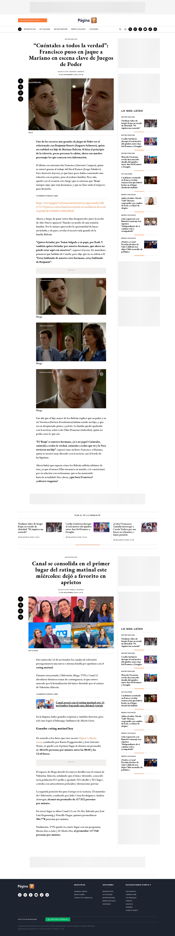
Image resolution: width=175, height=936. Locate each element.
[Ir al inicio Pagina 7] (87, 20)
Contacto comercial (83, 898)
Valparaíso (131, 891)
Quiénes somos (80, 891)
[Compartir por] (20, 99)
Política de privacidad (27, 919)
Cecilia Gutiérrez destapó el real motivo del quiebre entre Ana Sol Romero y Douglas (131, 142)
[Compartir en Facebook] (20, 81)
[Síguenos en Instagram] (135, 29)
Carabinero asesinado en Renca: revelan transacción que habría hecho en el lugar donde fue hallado (131, 182)
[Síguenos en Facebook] (140, 29)
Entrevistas (30, 29)
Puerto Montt (132, 910)
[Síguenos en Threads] (155, 29)
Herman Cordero (76, 71)
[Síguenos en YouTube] (145, 29)
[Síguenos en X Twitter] (130, 29)
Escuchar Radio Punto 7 (31, 20)
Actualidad (45, 29)
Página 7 (83, 738)
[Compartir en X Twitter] (20, 87)
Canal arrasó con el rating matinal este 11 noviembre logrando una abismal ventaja (80, 704)
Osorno (129, 907)
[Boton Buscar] (120, 29)
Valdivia (129, 904)
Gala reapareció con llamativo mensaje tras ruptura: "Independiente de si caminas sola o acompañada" (131, 224)
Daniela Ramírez (77, 590)
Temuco (129, 901)
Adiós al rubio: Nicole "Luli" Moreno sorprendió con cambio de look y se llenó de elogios (131, 203)
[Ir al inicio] (20, 29)
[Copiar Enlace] (20, 93)
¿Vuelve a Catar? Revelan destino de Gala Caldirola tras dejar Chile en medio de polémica (131, 246)
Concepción (131, 894)
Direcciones (79, 894)
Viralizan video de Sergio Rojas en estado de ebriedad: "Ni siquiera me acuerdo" (131, 124)
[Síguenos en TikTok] (150, 29)
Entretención (60, 29)
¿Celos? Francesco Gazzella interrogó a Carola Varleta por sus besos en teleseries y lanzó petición (124, 529)
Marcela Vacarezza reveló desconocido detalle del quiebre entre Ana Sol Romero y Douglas (131, 162)
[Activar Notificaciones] (125, 29)
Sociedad (93, 29)
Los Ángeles (131, 898)
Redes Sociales (78, 29)
